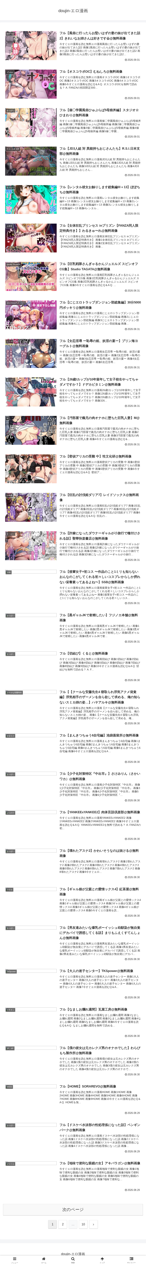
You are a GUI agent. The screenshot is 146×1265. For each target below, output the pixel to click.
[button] (135, 786)
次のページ (73, 1209)
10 (83, 1224)
